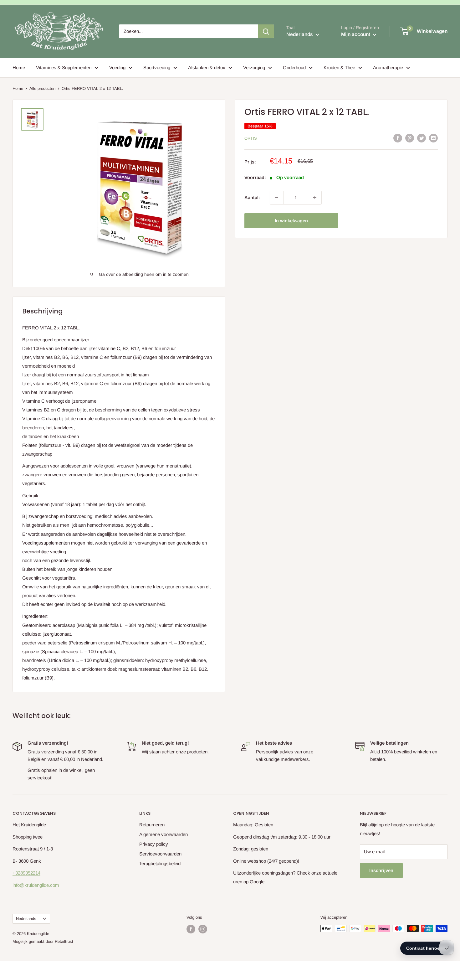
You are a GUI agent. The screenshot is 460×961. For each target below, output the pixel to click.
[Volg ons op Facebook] (191, 929)
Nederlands (26, 918)
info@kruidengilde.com (36, 885)
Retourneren (152, 824)
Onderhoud (294, 67)
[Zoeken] (266, 31)
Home (19, 67)
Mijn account (356, 34)
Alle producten (42, 88)
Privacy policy (153, 844)
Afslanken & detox (206, 67)
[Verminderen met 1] (276, 197)
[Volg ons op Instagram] (202, 929)
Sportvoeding (156, 67)
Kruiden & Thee (339, 67)
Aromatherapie (388, 67)
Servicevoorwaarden (160, 853)
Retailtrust (64, 941)
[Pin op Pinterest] (409, 137)
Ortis (250, 138)
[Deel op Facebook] (397, 137)
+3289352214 (26, 873)
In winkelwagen (291, 220)
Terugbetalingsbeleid (160, 863)
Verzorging (254, 67)
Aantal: (252, 197)
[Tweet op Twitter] (421, 137)
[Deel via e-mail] (433, 137)
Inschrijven (381, 870)
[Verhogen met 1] (314, 197)
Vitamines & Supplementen (63, 67)
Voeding (117, 67)
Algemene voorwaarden (163, 834)
